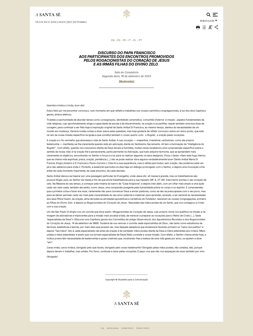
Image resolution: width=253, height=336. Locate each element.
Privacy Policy (142, 328)
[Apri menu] (215, 14)
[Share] (217, 27)
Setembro (80, 22)
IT (130, 40)
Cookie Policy (127, 328)
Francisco (43, 22)
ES (118, 40)
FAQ (102, 328)
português (207, 21)
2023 (70, 22)
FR (124, 40)
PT (140, 40)
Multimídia (126, 81)
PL (134, 40)
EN (112, 40)
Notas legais (112, 328)
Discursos (59, 22)
